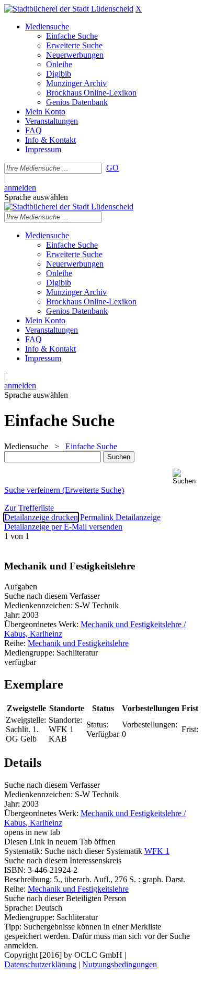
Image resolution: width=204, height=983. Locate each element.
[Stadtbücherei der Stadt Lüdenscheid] (68, 8)
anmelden (20, 187)
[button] (186, 477)
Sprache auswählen (36, 197)
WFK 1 (156, 851)
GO (112, 167)
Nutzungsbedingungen (119, 964)
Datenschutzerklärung (40, 964)
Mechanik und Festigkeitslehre (78, 643)
